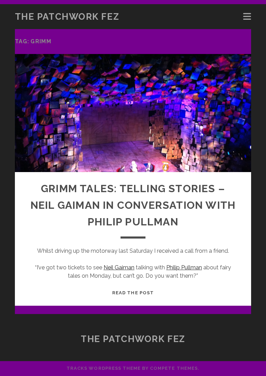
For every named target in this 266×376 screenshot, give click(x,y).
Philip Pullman (184, 267)
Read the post (133, 292)
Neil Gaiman (119, 267)
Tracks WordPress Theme (103, 368)
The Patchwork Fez (67, 16)
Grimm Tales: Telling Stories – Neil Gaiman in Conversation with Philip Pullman (133, 205)
